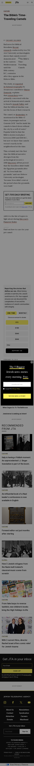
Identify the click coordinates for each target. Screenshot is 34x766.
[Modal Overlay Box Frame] (17, 383)
